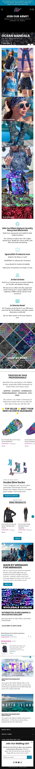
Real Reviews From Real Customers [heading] (12, 633)
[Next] (32, 45)
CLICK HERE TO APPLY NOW (11, 626)
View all (17, 538)
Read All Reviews (7, 635)
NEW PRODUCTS (17, 502)
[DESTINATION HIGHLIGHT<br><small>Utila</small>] (17, 668)
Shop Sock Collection (11, 495)
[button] (29, 636)
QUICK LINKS (7, 734)
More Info (6, 729)
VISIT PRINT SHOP (17, 365)
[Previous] (28, 45)
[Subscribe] (29, 757)
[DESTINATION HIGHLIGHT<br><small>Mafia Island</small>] (17, 703)
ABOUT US (8, 584)
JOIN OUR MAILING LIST (11, 739)
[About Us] (17, 552)
